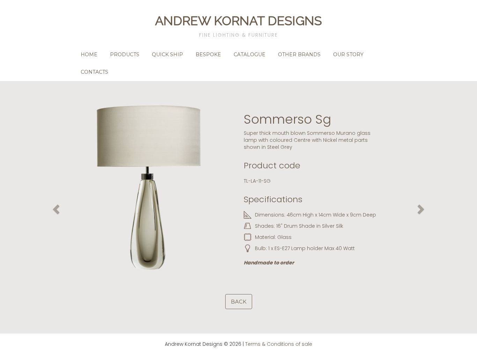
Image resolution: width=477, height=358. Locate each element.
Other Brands (299, 54)
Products (124, 54)
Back (239, 301)
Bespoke (208, 54)
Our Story (348, 54)
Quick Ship (167, 54)
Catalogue (249, 54)
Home (89, 54)
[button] (55, 207)
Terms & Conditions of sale (278, 344)
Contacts (94, 72)
